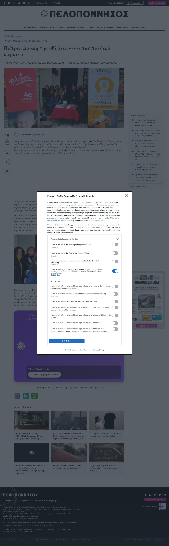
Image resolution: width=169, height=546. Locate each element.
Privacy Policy (98, 350)
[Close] (127, 196)
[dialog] (84, 273)
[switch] (115, 244)
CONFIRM (66, 341)
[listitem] (84, 239)
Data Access (84, 350)
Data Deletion (70, 350)
